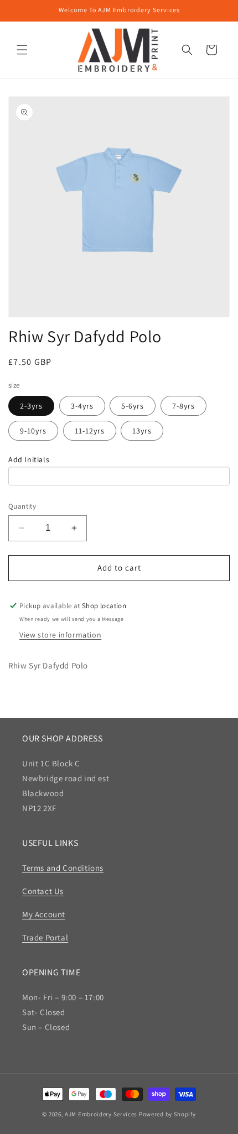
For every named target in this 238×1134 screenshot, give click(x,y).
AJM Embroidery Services (101, 1114)
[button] (22, 50)
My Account (43, 914)
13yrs (142, 431)
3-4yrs (82, 406)
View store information (60, 635)
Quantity (22, 506)
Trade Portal (45, 937)
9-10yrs (33, 431)
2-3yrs (31, 406)
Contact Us (43, 891)
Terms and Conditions (63, 868)
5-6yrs (132, 406)
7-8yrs (183, 406)
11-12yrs (90, 431)
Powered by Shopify (167, 1114)
